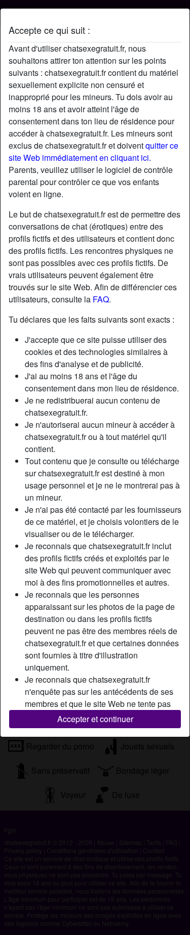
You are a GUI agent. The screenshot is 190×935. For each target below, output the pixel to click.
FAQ (101, 299)
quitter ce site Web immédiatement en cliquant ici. (93, 151)
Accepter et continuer (95, 719)
